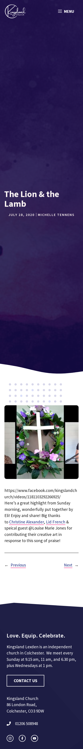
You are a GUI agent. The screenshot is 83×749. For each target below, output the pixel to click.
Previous (18, 565)
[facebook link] (22, 738)
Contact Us (25, 680)
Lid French (55, 521)
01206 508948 (26, 723)
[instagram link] (10, 738)
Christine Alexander (26, 521)
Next (68, 565)
